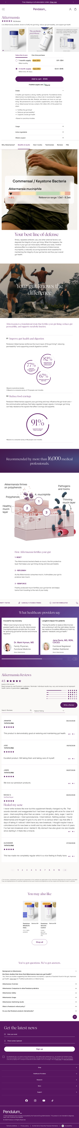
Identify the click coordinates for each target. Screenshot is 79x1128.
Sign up (39, 1049)
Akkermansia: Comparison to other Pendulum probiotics (20, 988)
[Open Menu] (3, 9)
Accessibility (68, 1126)
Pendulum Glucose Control (44, 925)
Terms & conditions (11, 1126)
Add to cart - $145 (40, 79)
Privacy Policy (58, 1059)
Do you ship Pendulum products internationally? (18, 1011)
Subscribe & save (21, 55)
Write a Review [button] (69, 705)
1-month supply (25, 60)
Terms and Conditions (68, 1059)
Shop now (50, 2)
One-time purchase (38, 55)
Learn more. (25, 688)
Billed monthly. (23, 63)
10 (59, 870)
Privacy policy (25, 1126)
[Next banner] (72, 2)
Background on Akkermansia (11, 971)
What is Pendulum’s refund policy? (13, 1006)
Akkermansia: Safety (9, 993)
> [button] (64, 871)
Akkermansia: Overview (10, 984)
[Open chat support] (75, 1017)
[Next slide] (75, 659)
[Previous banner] (6, 2)
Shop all (39, 942)
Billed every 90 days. (26, 71)
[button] (69, 734)
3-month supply (25, 69)
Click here (13, 979)
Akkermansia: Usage (9, 997)
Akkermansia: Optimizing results (13, 1002)
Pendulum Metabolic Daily (26, 925)
